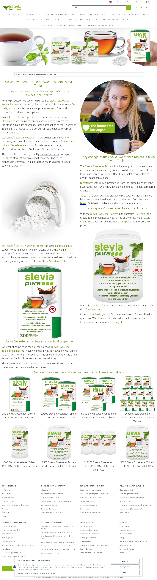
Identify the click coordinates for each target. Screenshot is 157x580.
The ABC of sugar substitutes (11, 553)
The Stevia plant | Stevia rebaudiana (53, 494)
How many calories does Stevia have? (132, 497)
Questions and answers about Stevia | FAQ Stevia (18, 545)
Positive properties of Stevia (129, 494)
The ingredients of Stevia (49, 505)
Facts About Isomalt (8, 541)
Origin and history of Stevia (50, 497)
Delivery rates (140, 2)
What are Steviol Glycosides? (11, 530)
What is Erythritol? (8, 538)
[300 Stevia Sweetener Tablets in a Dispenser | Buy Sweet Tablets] (20, 394)
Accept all (125, 561)
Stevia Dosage (85, 509)
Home (119, 2)
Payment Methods (8, 497)
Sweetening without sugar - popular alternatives (135, 505)
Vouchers (5, 509)
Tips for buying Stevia (87, 501)
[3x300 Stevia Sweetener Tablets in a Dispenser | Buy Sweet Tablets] (98, 394)
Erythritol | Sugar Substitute (50, 553)
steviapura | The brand (127, 534)
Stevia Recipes (124, 513)
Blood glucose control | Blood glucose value (94, 545)
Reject (125, 572)
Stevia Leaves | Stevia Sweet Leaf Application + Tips (58, 550)
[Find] (128, 7)
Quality (122, 538)
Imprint (20, 573)
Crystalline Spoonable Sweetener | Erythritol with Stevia (57, 537)
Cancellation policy (8, 501)
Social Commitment (126, 545)
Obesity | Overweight (87, 549)
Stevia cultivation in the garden (90, 513)
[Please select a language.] (112, 2)
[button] (136, 7)
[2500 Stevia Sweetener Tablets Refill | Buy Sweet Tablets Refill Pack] (59, 442)
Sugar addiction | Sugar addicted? (131, 509)
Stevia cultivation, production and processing (56, 501)
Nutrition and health (86, 526)
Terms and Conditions (127, 549)
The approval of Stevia (48, 509)
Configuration (125, 567)
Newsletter (5, 513)
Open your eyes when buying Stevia (91, 490)
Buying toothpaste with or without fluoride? (55, 546)
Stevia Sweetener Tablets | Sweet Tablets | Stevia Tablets (57, 527)
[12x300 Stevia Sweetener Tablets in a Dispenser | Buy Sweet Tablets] (137, 394)
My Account (129, 2)
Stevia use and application (89, 505)
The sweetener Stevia (127, 490)
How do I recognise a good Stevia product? (94, 494)
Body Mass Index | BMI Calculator (91, 553)
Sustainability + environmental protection (133, 541)
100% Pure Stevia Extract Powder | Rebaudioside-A (57, 542)
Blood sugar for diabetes (88, 538)
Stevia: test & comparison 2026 (90, 497)
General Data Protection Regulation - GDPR (40, 573)
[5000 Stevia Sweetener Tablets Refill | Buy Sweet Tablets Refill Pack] (137, 442)
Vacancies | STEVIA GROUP (128, 530)
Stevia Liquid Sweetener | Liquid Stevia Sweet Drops (58, 532)
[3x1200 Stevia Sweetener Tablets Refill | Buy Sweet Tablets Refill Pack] (98, 442)
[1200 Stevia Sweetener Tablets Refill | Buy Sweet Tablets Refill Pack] (20, 442)
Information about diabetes (89, 530)
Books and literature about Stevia (52, 513)
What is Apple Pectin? (9, 534)
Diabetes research (86, 541)
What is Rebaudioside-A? (10, 526)
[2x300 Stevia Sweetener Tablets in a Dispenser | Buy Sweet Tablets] (59, 394)
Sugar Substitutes (125, 501)
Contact (151, 2)
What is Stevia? (46, 490)
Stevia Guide (6, 549)
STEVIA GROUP (125, 526)
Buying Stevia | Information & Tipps (13, 556)
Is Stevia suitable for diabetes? (90, 534)
